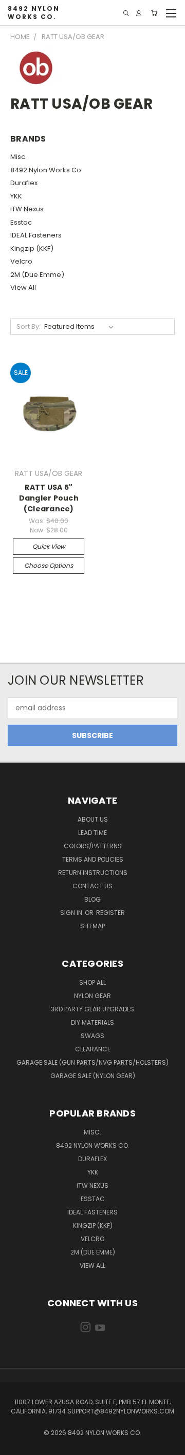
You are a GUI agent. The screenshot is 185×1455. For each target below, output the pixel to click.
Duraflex (24, 183)
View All (23, 287)
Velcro (21, 261)
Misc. (18, 157)
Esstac (21, 222)
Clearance (92, 1049)
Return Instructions (92, 872)
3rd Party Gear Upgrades (92, 1009)
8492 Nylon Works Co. (46, 170)
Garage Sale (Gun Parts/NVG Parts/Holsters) (92, 1062)
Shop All (92, 982)
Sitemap (92, 926)
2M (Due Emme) (37, 275)
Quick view (48, 546)
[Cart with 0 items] (154, 13)
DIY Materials (92, 1022)
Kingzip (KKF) (31, 248)
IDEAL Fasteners (36, 235)
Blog (92, 899)
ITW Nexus (27, 209)
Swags (92, 1035)
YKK (16, 196)
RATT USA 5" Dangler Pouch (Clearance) (49, 498)
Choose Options (48, 565)
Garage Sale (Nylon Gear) (92, 1075)
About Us (93, 819)
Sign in (72, 912)
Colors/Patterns (93, 846)
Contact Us (92, 886)
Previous (16, 1444)
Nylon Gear (92, 995)
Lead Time (92, 832)
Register (110, 912)
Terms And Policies (92, 859)
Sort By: (28, 326)
